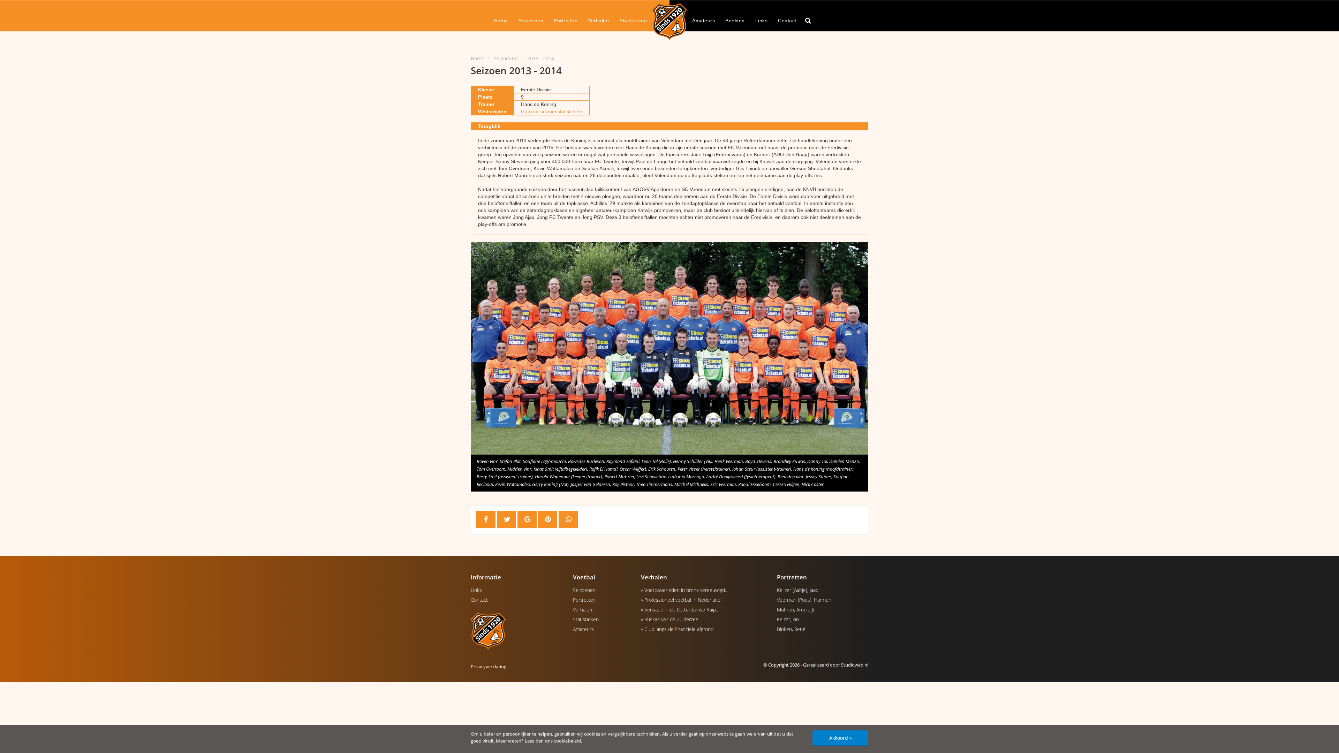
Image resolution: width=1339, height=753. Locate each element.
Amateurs (703, 20)
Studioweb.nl (854, 665)
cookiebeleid (567, 741)
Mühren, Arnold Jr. (796, 609)
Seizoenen (531, 20)
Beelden (735, 20)
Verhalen (598, 20)
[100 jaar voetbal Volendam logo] (516, 630)
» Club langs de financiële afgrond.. (678, 629)
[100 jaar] (669, 21)
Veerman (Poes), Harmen (804, 599)
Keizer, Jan (788, 619)
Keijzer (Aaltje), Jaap (797, 590)
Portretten (565, 20)
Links (761, 20)
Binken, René (791, 629)
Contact (787, 20)
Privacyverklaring (488, 666)
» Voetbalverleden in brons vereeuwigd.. (684, 590)
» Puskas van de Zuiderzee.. (671, 619)
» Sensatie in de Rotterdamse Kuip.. (679, 609)
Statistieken (633, 20)
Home (501, 20)
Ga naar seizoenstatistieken (551, 111)
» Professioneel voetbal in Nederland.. (682, 599)
